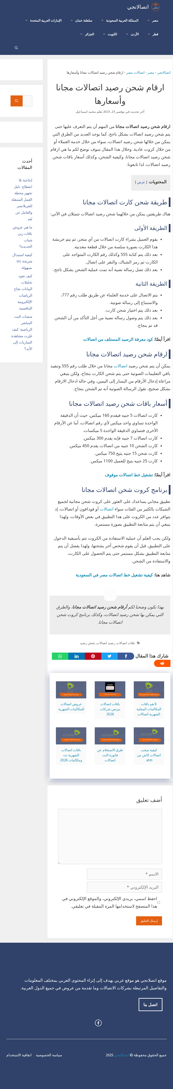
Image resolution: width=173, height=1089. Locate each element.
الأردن (135, 34)
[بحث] (17, 100)
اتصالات (120, 365)
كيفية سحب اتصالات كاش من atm (149, 755)
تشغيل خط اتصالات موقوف (129, 474)
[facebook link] (98, 1023)
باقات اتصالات (125, 643)
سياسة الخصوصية (49, 1055)
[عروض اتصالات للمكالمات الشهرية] (71, 694)
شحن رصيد (87, 643)
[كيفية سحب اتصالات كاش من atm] (149, 740)
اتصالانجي (138, 7)
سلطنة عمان (83, 20)
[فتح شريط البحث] (16, 48)
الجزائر (89, 34)
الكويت (112, 34)
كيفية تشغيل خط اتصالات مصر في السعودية (114, 574)
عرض (141, 182)
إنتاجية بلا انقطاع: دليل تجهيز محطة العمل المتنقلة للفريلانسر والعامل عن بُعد (21, 199)
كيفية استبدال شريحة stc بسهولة (22, 261)
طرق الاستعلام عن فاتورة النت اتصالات (110, 755)
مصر (155, 20)
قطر (155, 34)
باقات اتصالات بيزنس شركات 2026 (110, 709)
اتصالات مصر (135, 73)
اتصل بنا (150, 1004)
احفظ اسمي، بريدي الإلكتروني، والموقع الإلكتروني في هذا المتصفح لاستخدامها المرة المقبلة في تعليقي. (109, 902)
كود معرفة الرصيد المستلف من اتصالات (118, 339)
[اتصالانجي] (155, 7)
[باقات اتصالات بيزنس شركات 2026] (110, 694)
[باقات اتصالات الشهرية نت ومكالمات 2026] (71, 740)
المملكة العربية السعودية (122, 20)
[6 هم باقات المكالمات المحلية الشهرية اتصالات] (149, 694)
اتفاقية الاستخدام (19, 1055)
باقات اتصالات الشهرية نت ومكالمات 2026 (71, 755)
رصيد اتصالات (106, 643)
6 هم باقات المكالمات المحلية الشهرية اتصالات (149, 709)
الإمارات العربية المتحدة (46, 20)
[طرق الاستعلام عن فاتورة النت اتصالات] (110, 740)
